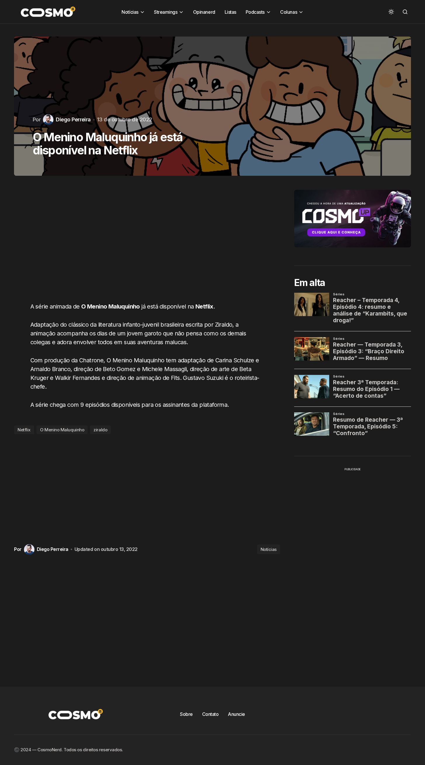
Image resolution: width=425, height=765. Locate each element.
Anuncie (236, 714)
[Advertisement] (147, 242)
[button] (391, 12)
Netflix (24, 430)
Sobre (186, 714)
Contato (210, 714)
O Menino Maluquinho (62, 430)
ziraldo (100, 430)
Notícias (269, 549)
